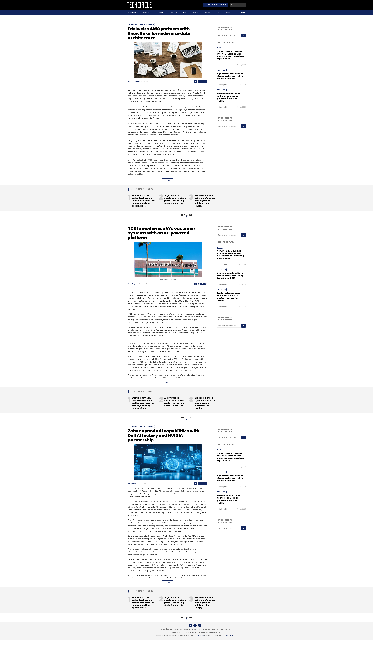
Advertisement (178, 629)
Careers (169, 629)
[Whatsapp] (205, 81)
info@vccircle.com (228, 635)
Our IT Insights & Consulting (215, 5)
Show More (168, 180)
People (207, 12)
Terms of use (206, 629)
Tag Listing (214, 629)
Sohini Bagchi (222, 85)
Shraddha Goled (134, 81)
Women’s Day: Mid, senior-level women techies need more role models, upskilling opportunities (230, 55)
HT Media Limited (199, 635)
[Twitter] (199, 81)
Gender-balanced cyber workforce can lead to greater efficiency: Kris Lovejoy (228, 97)
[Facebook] (195, 81)
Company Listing (225, 629)
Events (242, 12)
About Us (162, 629)
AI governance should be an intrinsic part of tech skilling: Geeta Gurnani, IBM (230, 76)
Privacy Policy (196, 629)
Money (159, 12)
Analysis (196, 12)
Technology (132, 12)
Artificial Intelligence (146, 24)
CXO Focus (173, 12)
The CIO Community (224, 12)
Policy (185, 12)
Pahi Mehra (132, 483)
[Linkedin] (202, 81)
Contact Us (187, 629)
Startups (147, 12)
